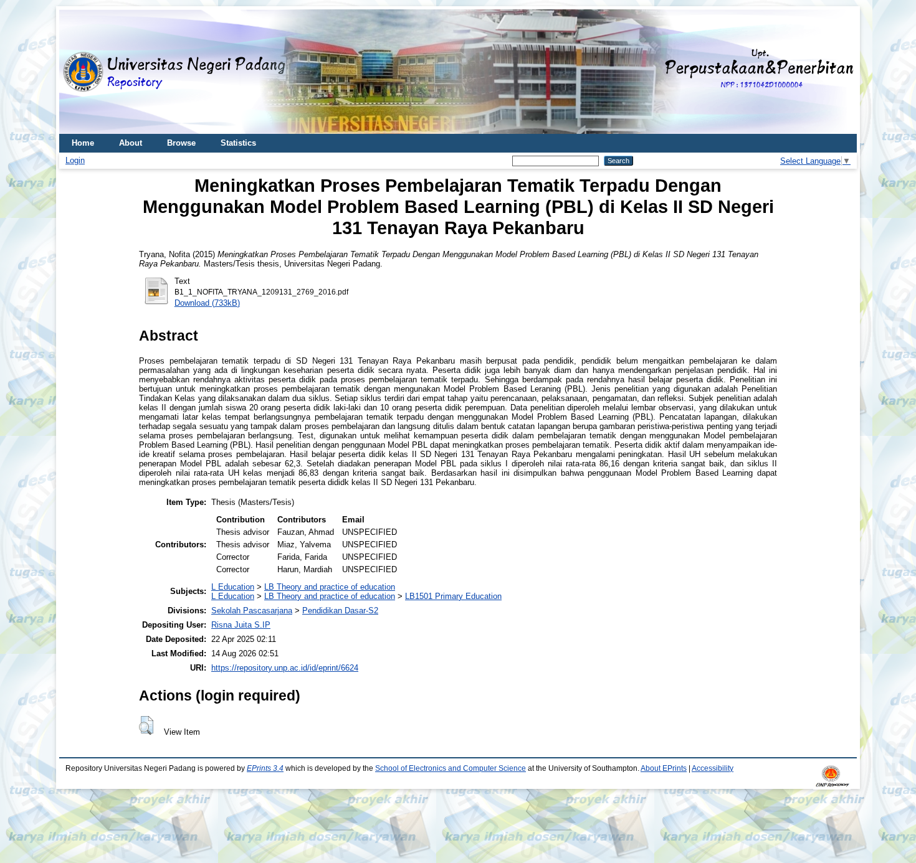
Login (75, 160)
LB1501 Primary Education (453, 596)
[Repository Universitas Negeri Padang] (78, 72)
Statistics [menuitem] (238, 143)
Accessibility (712, 768)
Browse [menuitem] (181, 143)
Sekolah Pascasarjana (251, 610)
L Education (232, 587)
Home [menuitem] (83, 143)
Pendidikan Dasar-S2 (340, 610)
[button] (146, 725)
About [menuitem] (130, 143)
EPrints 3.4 (265, 768)
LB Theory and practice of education (329, 587)
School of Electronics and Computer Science (450, 768)
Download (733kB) (207, 303)
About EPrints (664, 768)
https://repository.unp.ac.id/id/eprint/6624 (284, 667)
